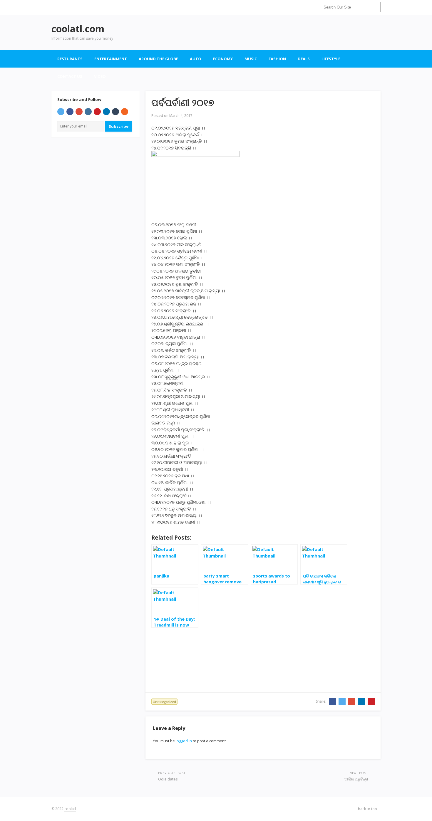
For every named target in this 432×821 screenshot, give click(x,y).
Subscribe (118, 126)
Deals (304, 58)
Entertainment (110, 58)
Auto (195, 58)
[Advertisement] (274, 32)
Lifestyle (331, 58)
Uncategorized (164, 701)
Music (251, 58)
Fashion (277, 58)
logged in (184, 740)
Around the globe (158, 58)
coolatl (70, 808)
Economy (223, 58)
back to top (368, 808)
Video (100, 76)
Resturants (70, 58)
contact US (69, 76)
